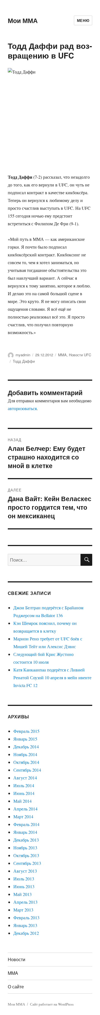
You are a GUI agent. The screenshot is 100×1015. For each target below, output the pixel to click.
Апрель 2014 (25, 809)
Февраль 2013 (26, 917)
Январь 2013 (25, 925)
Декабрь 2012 (26, 933)
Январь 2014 (25, 832)
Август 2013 (25, 871)
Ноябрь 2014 (25, 754)
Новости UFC (80, 354)
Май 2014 (22, 801)
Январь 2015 (25, 739)
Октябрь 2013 (26, 855)
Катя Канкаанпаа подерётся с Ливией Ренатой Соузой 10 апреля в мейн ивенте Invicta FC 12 (52, 677)
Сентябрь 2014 (27, 770)
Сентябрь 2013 (27, 863)
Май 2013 (22, 894)
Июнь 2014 (23, 793)
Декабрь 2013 (26, 840)
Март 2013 (23, 910)
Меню (83, 20)
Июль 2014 (23, 785)
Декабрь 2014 (26, 746)
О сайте (16, 986)
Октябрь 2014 (26, 762)
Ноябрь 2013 (25, 847)
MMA (62, 354)
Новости (16, 959)
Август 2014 (25, 778)
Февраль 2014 (26, 824)
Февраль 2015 (26, 731)
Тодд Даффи (24, 361)
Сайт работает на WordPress (52, 1004)
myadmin (23, 354)
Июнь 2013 (23, 886)
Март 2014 (23, 816)
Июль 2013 (23, 879)
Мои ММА (23, 20)
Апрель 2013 (25, 902)
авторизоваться (22, 408)
